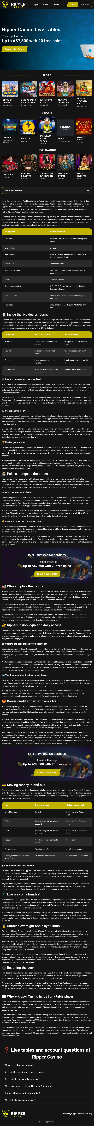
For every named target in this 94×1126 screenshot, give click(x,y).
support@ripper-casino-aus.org (77, 1114)
